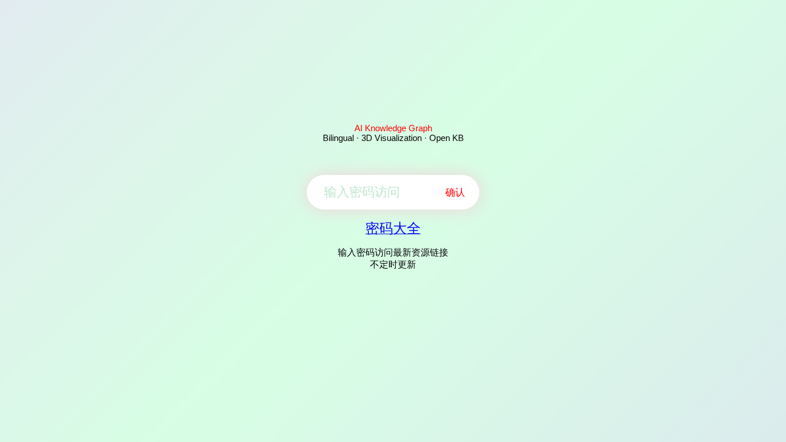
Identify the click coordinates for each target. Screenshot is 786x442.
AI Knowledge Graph (393, 128)
